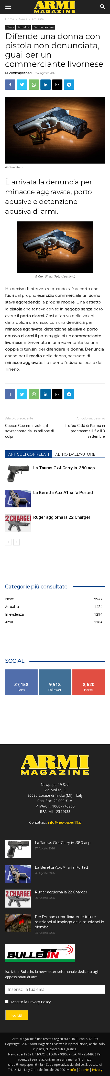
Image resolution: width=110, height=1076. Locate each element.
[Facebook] (10, 84)
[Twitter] (22, 84)
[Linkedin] (45, 84)
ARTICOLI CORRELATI (28, 454)
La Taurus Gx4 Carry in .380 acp (64, 467)
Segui (55, 671)
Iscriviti (88, 671)
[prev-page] (8, 542)
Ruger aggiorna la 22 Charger (61, 517)
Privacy (97, 1070)
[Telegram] (69, 84)
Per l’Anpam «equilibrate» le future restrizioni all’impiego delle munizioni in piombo (69, 921)
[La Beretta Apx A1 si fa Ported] (18, 498)
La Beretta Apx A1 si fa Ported (63, 492)
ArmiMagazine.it (20, 73)
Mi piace (21, 671)
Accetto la (18, 1001)
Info (73, 1070)
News (23, 19)
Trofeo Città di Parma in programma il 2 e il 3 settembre (85, 431)
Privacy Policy (39, 1001)
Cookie (84, 1070)
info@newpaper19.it (64, 822)
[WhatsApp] (34, 84)
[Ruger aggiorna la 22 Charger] (18, 523)
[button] (8, 7)
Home (9, 19)
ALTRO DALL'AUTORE (75, 454)
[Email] (57, 84)
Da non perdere (44, 27)
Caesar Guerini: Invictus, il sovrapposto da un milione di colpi (29, 431)
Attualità (38, 19)
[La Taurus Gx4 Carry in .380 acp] (18, 474)
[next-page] (16, 542)
